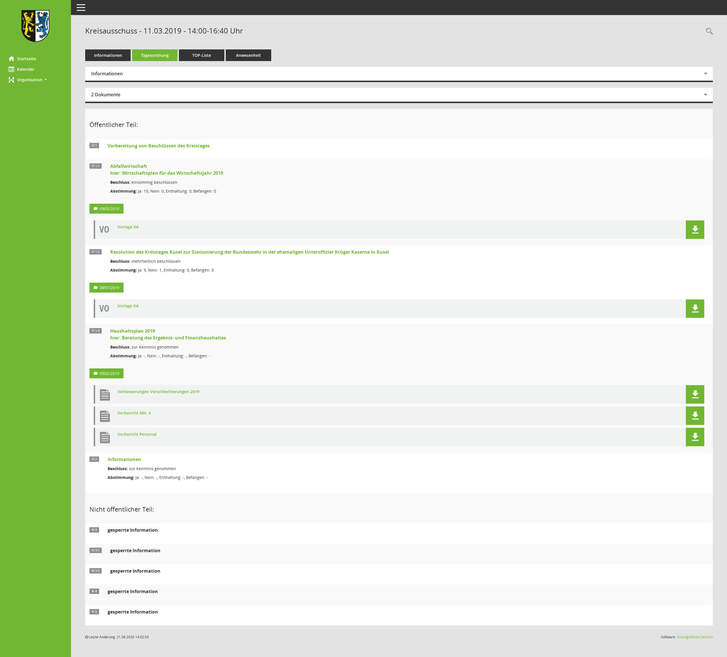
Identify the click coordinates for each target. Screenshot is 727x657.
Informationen (108, 55)
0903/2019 (109, 208)
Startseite (26, 58)
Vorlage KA (128, 227)
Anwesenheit (248, 55)
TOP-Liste (201, 55)
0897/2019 (109, 287)
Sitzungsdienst (695, 637)
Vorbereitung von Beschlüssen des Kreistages (159, 146)
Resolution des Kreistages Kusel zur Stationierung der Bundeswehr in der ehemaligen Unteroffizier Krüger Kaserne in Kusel (249, 252)
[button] (35, 79)
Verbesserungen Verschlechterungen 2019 (158, 391)
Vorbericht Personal (137, 434)
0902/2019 (109, 373)
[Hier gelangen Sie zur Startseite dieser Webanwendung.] (35, 26)
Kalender (25, 69)
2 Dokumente (105, 94)
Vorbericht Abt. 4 (134, 413)
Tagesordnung (155, 55)
